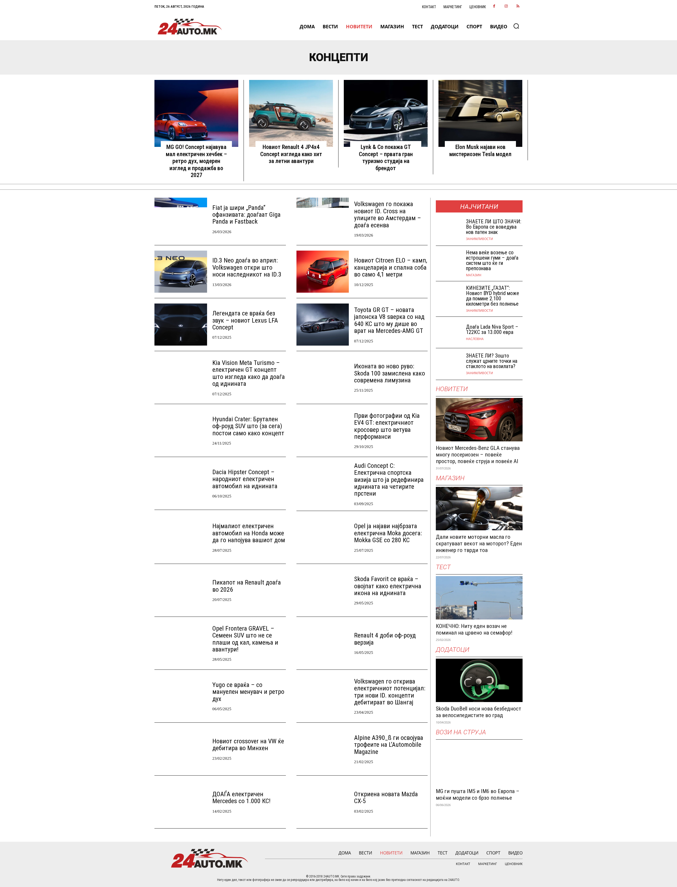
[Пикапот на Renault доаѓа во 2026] (180, 590)
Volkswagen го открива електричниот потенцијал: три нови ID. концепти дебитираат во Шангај (389, 692)
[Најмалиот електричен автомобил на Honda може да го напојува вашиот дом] (180, 537)
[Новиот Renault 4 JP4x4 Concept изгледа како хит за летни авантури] (291, 113)
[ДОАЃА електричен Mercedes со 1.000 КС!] (180, 802)
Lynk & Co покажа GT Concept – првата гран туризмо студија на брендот (386, 157)
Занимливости (479, 239)
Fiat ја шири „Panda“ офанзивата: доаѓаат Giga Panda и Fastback (246, 214)
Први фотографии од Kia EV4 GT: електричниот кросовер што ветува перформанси (387, 426)
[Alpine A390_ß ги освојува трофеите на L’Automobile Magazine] (322, 749)
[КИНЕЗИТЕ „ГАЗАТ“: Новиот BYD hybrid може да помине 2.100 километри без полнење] (449, 297)
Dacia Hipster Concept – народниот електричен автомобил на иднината (244, 479)
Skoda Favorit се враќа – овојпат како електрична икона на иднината (387, 586)
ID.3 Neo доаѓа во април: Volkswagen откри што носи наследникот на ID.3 (246, 267)
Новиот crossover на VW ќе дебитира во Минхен (248, 744)
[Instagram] (506, 6)
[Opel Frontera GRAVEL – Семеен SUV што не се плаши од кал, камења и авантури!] (180, 643)
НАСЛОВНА (475, 339)
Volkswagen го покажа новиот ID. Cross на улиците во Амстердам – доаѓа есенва (387, 214)
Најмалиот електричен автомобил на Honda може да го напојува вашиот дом (248, 533)
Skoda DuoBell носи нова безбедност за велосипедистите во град (478, 711)
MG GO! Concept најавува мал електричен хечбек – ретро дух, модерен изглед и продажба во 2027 (196, 161)
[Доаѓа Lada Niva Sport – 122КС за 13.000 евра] (449, 332)
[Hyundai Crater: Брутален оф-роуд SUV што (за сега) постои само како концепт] (180, 430)
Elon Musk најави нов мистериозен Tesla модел (480, 150)
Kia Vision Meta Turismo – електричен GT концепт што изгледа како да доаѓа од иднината (248, 373)
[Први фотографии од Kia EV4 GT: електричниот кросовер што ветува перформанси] (322, 430)
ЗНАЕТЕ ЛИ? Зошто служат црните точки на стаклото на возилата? (491, 360)
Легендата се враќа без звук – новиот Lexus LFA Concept (245, 320)
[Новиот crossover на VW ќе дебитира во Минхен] (180, 749)
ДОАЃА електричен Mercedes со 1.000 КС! (241, 797)
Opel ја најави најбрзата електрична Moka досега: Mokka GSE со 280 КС (388, 533)
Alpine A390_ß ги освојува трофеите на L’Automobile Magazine (388, 744)
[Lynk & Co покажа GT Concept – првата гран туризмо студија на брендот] (386, 113)
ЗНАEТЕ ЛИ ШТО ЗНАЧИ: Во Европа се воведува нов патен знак (493, 226)
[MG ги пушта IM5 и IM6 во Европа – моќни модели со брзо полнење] (479, 763)
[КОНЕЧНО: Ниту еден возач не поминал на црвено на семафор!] (479, 597)
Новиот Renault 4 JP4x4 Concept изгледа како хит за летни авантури (291, 154)
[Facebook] (494, 6)
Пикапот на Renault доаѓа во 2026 (246, 586)
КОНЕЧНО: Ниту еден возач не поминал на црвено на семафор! (474, 629)
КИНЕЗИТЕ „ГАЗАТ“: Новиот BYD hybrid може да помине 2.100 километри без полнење (492, 296)
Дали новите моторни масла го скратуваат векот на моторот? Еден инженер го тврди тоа (479, 543)
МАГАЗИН (473, 275)
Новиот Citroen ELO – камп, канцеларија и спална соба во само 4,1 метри (390, 267)
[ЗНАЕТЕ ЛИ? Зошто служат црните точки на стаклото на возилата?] (449, 364)
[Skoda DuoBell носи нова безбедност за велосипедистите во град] (479, 680)
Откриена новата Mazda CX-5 (386, 797)
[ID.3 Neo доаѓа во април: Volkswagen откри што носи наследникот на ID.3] (180, 272)
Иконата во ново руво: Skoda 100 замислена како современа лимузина (389, 373)
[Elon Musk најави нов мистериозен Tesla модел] (480, 113)
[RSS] (518, 6)
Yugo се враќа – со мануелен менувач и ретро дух (248, 692)
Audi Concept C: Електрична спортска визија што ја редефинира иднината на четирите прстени (389, 479)
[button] (516, 26)
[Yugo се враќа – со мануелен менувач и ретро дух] (180, 696)
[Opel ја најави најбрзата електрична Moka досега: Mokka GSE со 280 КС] (322, 537)
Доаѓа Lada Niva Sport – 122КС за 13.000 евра (492, 329)
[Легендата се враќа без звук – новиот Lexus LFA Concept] (180, 325)
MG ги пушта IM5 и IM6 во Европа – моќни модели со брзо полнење (477, 794)
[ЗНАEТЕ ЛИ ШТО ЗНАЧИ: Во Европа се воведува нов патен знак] (449, 230)
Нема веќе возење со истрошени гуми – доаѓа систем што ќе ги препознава (492, 260)
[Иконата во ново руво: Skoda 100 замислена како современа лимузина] (322, 377)
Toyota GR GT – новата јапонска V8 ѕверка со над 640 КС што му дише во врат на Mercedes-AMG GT (389, 320)
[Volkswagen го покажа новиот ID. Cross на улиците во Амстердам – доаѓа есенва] (322, 219)
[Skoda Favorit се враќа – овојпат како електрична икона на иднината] (322, 590)
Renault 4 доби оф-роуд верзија (385, 639)
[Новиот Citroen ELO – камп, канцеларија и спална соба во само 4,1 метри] (322, 272)
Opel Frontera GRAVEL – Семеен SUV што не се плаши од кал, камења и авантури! (245, 639)
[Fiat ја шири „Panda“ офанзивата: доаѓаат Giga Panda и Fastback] (180, 219)
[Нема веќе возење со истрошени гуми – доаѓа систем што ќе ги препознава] (449, 261)
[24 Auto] (190, 26)
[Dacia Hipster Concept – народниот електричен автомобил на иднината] (180, 483)
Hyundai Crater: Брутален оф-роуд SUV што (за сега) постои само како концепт (248, 426)
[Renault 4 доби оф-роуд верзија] (322, 643)
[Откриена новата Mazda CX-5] (322, 802)
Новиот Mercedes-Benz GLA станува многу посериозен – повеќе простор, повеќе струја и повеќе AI (478, 454)
